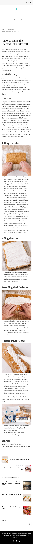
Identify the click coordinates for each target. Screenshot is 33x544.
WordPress (16, 537)
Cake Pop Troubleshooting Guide (11, 494)
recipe (8, 68)
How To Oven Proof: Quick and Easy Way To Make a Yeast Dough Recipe (11, 483)
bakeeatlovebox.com (10, 433)
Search (4, 520)
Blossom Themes (17, 535)
